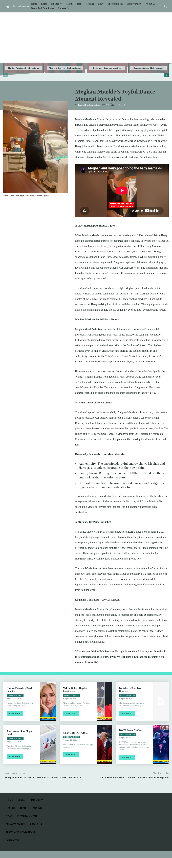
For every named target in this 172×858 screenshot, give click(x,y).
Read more (14, 713)
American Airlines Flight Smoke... (149, 68)
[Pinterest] (22, 204)
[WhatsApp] (30, 204)
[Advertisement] (86, 37)
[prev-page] (5, 75)
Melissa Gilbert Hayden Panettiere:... (65, 68)
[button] (166, 6)
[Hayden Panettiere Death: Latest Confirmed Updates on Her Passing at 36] (48, 701)
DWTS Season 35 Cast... (131, 730)
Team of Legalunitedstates (89, 105)
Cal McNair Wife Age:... (75, 733)
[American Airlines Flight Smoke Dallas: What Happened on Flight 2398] (48, 744)
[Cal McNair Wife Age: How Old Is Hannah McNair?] (104, 744)
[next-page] (166, 75)
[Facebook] (6, 204)
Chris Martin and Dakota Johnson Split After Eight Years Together (134, 777)
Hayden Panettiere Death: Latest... (23, 68)
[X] (14, 204)
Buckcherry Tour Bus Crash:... (107, 68)
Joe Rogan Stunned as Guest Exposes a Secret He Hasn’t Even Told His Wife (42, 777)
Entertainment (15, 695)
